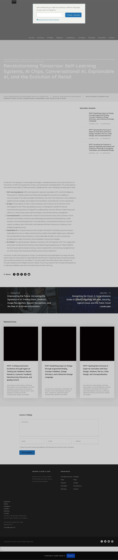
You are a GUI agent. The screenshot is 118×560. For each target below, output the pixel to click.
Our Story (40, 37)
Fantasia (76, 477)
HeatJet (63, 483)
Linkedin (6, 508)
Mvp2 (32, 391)
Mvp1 (28, 391)
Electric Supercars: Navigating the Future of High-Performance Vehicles (20, 389)
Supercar (10, 392)
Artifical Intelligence (17, 385)
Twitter (6, 504)
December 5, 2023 (94, 123)
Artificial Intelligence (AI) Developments (19, 59)
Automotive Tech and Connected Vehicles (96, 59)
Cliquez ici (70, 556)
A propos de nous (66, 477)
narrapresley (106, 123)
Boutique (91, 37)
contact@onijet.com (9, 527)
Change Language (73, 15)
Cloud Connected (26, 61)
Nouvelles (101, 37)
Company (81, 37)
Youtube (6, 513)
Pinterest (6, 511)
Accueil (31, 37)
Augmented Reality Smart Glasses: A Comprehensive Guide (64, 59)
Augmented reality (38, 59)
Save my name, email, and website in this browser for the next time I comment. (47, 447)
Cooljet (75, 483)
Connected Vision (38, 61)
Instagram (7, 506)
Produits (50, 37)
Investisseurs (70, 37)
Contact (111, 37)
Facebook (7, 502)
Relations (59, 37)
